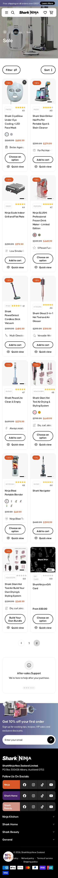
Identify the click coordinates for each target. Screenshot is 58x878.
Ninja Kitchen (10, 816)
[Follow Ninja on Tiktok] (42, 784)
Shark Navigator (41, 490)
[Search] (13, 13)
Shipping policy (30, 861)
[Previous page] (21, 643)
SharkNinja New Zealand (32, 852)
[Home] (5, 32)
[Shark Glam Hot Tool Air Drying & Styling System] (43, 373)
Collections (16, 32)
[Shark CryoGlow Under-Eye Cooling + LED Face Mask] (15, 91)
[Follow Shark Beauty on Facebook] (25, 807)
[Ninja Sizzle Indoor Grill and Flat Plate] (15, 188)
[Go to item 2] (25, 198)
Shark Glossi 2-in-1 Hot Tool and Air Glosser (43, 317)
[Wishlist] (45, 13)
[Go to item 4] (33, 687)
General (7, 839)
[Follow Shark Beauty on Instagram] (33, 807)
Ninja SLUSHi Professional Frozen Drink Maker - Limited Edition (41, 220)
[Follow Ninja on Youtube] (51, 784)
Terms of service (45, 858)
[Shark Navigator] (43, 466)
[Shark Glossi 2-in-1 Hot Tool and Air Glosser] (43, 288)
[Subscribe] (50, 739)
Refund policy (27, 858)
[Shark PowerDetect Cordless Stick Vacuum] (15, 288)
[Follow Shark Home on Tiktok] (42, 796)
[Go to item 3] (31, 687)
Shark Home (10, 824)
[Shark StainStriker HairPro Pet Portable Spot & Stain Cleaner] (43, 91)
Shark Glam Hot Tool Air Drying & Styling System (41, 401)
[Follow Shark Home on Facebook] (25, 796)
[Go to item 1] (22, 198)
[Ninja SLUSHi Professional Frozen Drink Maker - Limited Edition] (43, 188)
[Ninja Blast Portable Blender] (15, 466)
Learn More (47, 3)
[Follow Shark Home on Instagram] (33, 796)
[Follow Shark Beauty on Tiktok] (42, 807)
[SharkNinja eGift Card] (43, 559)
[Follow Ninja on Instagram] (33, 784)
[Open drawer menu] (7, 13)
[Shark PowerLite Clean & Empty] (15, 373)
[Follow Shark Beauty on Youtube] (51, 807)
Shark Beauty (10, 832)
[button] (8, 856)
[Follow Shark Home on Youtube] (51, 796)
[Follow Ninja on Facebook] (25, 784)
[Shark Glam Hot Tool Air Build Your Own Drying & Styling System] (15, 559)
